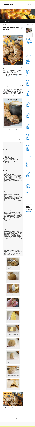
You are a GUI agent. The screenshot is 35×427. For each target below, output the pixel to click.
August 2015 (27, 118)
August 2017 (27, 96)
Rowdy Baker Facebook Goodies (7, 21)
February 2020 (27, 70)
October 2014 (27, 127)
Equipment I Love (15, 19)
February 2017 (27, 101)
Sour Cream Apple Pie (29, 42)
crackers (27, 166)
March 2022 (27, 59)
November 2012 (28, 148)
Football (27, 169)
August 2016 (27, 107)
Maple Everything (9, 418)
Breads (6, 418)
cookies (27, 165)
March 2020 (27, 69)
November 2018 (28, 83)
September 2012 (28, 150)
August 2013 (27, 140)
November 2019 (28, 73)
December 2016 (28, 103)
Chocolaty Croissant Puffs (14, 75)
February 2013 (27, 145)
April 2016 (27, 110)
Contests (27, 164)
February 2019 (27, 80)
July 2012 (27, 152)
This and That (27, 186)
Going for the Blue (28, 172)
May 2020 (27, 68)
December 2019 (28, 72)
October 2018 (27, 84)
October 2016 (27, 105)
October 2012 (27, 149)
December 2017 (28, 92)
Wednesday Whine (28, 188)
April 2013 (27, 143)
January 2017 (27, 102)
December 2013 (28, 136)
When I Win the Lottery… (29, 189)
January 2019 (27, 81)
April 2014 (27, 132)
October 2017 (27, 94)
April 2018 (27, 88)
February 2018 (27, 90)
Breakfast (27, 161)
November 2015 (28, 115)
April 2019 (27, 79)
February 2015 (27, 123)
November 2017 (28, 93)
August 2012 (27, 151)
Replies (11, 419)
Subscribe (28, 207)
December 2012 (28, 147)
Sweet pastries (13, 418)
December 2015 (28, 114)
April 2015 (27, 121)
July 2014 (27, 130)
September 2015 (28, 117)
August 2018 (27, 86)
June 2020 (27, 67)
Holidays (27, 174)
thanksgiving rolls (7, 419)
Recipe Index (20, 19)
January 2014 (27, 135)
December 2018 (28, 82)
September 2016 (28, 106)
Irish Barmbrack (28, 39)
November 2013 (28, 137)
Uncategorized (28, 187)
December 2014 (28, 125)
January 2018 (27, 91)
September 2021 (28, 61)
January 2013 (27, 146)
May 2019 (27, 78)
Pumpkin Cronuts (7, 76)
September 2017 (28, 95)
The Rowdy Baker (8, 4)
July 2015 (27, 119)
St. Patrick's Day (28, 184)
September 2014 (28, 128)
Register (27, 192)
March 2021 (27, 62)
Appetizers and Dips (28, 156)
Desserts (27, 167)
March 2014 (27, 133)
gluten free (27, 171)
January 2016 (27, 113)
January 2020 (27, 71)
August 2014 (27, 129)
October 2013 (27, 138)
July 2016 (27, 108)
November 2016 (28, 104)
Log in (26, 193)
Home (3, 19)
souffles (27, 183)
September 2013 (28, 139)
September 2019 (28, 75)
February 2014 (27, 134)
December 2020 (28, 64)
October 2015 (27, 116)
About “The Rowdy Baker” (9, 19)
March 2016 (27, 111)
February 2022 (27, 60)
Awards (27, 157)
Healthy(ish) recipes (28, 173)
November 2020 (28, 65)
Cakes (26, 162)
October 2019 (27, 74)
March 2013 (27, 144)
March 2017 (27, 100)
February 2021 (27, 63)
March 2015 (27, 122)
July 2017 (27, 97)
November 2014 (28, 126)
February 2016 (27, 112)
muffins (27, 179)
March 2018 (27, 89)
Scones (27, 181)
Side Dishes (27, 182)
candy (26, 163)
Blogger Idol (27, 159)
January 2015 (27, 124)
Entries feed (27, 194)
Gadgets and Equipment (29, 170)
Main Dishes (27, 175)
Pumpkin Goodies (28, 180)
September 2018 (28, 85)
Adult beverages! (28, 155)
